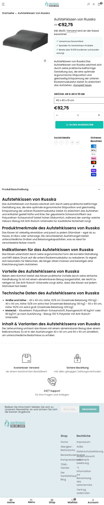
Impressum (83, 442)
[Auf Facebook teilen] (56, 142)
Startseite (8, 13)
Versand (71, 30)
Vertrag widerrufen (83, 491)
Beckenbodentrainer (73, 455)
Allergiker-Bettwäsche (68, 448)
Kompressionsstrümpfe (75, 459)
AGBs (80, 446)
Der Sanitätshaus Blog (69, 476)
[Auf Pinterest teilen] (67, 142)
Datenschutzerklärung (90, 451)
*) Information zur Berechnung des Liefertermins (84, 476)
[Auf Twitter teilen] (61, 142)
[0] (99, 4)
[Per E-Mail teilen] (78, 142)
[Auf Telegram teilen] (72, 142)
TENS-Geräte (65, 466)
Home (64, 442)
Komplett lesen (83, 85)
